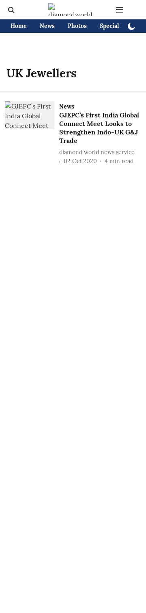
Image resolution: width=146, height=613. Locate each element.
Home (19, 26)
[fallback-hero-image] (32, 133)
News (47, 26)
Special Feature (121, 26)
